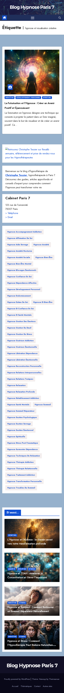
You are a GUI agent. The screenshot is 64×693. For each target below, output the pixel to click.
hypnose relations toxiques (20, 379)
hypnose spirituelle (16, 436)
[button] (59, 17)
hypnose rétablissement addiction (23, 398)
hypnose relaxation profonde (21, 391)
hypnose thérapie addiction (20, 462)
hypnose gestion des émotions (21, 321)
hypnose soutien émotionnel (20, 430)
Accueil (15, 686)
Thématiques (26, 686)
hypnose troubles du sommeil (21, 487)
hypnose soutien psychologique (22, 417)
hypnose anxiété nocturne (19, 251)
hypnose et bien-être (42, 302)
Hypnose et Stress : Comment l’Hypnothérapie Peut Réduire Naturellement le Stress (32, 645)
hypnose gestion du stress (19, 334)
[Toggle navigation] (32, 18)
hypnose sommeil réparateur (20, 411)
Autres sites (47, 686)
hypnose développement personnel (23, 289)
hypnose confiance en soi (19, 276)
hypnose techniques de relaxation (23, 455)
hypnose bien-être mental (19, 263)
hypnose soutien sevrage (19, 423)
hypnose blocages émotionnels (21, 270)
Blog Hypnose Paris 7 (32, 7)
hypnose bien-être (43, 257)
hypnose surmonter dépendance (22, 449)
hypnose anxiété (41, 244)
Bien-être (10, 97)
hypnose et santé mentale (19, 315)
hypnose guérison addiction (20, 340)
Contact (37, 686)
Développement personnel (28, 97)
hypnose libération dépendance (22, 353)
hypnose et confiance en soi (20, 308)
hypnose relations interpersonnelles (24, 372)
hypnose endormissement (19, 295)
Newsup (42, 679)
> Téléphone (11, 213)
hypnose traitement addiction (21, 475)
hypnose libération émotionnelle (22, 359)
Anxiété (11, 569)
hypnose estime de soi (17, 302)
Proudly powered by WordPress (17, 679)
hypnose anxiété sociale (18, 257)
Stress (32, 569)
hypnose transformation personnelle (24, 481)
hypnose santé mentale (18, 404)
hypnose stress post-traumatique (22, 443)
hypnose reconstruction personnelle (24, 366)
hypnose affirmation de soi (19, 238)
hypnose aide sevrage (17, 244)
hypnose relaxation (16, 385)
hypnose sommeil (43, 404)
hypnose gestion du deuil (19, 327)
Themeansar (54, 679)
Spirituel (47, 97)
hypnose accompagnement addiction (24, 232)
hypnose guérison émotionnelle (22, 347)
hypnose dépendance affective (21, 283)
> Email (9, 217)
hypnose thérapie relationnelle (22, 468)
